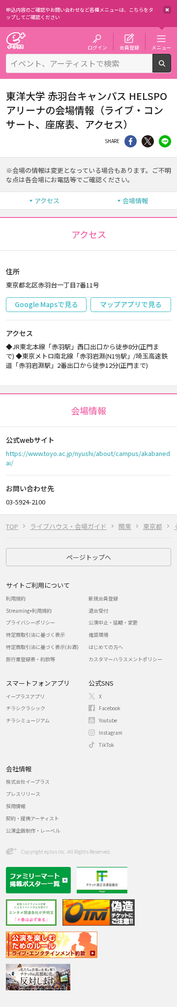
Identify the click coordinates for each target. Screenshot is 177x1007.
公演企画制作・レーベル (33, 830)
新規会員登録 (103, 598)
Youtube (108, 720)
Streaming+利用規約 (29, 610)
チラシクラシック (25, 708)
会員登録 (129, 47)
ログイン (97, 47)
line (165, 141)
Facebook (109, 708)
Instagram (110, 732)
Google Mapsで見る (46, 304)
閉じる (167, 10)
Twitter (148, 141)
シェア (130, 141)
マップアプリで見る (131, 304)
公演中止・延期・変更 (113, 622)
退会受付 (98, 610)
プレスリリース (23, 793)
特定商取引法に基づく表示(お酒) (42, 646)
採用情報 (16, 806)
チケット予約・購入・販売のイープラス (16, 40)
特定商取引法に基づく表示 (35, 634)
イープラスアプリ (25, 696)
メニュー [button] (161, 47)
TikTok (106, 744)
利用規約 (16, 598)
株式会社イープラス (28, 781)
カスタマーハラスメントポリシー (125, 659)
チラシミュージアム (28, 720)
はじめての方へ (105, 646)
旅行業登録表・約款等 (30, 659)
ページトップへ (88, 557)
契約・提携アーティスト (32, 818)
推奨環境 (98, 634)
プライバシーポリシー (30, 622)
